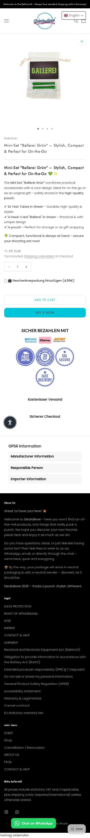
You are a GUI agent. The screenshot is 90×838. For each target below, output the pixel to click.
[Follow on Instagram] (6, 812)
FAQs (8, 762)
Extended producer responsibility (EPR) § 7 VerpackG (44, 669)
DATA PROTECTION (17, 606)
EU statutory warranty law (23, 713)
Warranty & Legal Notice (22, 698)
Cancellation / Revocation (24, 747)
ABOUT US (11, 754)
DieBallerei (10, 138)
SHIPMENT (11, 642)
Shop (8, 740)
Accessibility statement (22, 691)
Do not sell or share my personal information (38, 676)
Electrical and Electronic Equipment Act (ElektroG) (42, 649)
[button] (74, 15)
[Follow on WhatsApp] (17, 812)
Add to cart (45, 300)
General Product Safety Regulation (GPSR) (36, 684)
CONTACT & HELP (17, 635)
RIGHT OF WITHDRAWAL (21, 613)
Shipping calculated (39, 256)
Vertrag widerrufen (14, 835)
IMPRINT (9, 628)
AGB (7, 620)
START (8, 733)
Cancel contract (17, 705)
